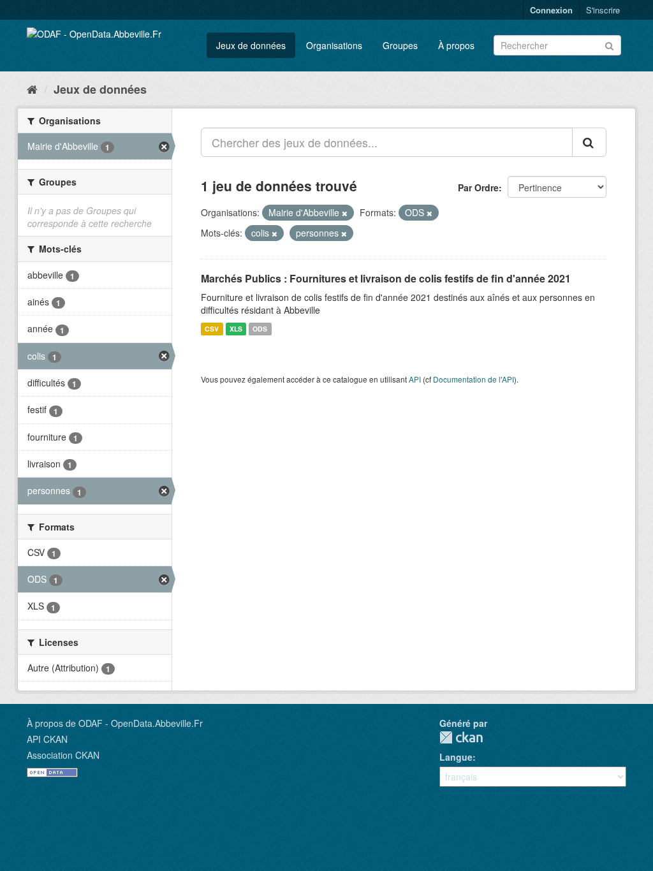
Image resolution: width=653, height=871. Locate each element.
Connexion (551, 10)
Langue (456, 756)
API (415, 379)
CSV (212, 328)
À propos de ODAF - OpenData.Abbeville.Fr (115, 723)
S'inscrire (603, 10)
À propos (456, 45)
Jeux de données (251, 45)
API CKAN (47, 739)
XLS (236, 328)
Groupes (400, 45)
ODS (260, 328)
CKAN (461, 737)
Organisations (334, 45)
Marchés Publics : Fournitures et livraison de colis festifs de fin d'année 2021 (386, 278)
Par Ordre (478, 187)
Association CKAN (63, 755)
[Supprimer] (345, 213)
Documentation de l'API (473, 379)
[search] (589, 142)
